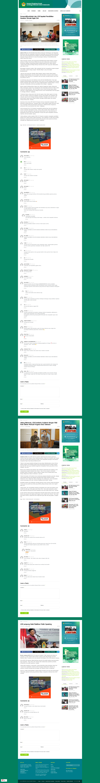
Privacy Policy (53, 771)
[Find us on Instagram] (77, 781)
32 (58, 20)
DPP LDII (24, 781)
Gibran (24, 499)
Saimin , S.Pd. (26, 371)
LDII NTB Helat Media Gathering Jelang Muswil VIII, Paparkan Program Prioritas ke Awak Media (70, 67)
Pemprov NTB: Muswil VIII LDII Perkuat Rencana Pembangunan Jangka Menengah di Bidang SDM (42, 766)
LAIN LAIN (44, 10)
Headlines (24, 13)
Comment (22, 386)
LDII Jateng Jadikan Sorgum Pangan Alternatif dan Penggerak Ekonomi (69, 62)
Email (21, 403)
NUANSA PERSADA (54, 772)
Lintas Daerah (25, 420)
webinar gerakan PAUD (41, 125)
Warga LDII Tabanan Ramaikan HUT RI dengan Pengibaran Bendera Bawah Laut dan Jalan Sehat (74, 87)
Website (42, 403)
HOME (29, 10)
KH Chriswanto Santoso (31, 125)
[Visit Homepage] (50, 5)
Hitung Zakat (53, 769)
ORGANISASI (33, 10)
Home (21, 13)
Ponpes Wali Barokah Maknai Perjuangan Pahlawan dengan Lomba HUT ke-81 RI (70, 65)
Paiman (25, 542)
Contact (52, 766)
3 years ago (32, 155)
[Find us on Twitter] (76, 781)
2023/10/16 (22, 626)
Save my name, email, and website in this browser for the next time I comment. (35, 408)
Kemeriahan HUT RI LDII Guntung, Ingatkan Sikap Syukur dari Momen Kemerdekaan (73, 100)
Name (21, 399)
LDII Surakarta (36, 499)
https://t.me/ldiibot (69, 771)
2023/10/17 (22, 20)
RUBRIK (39, 10)
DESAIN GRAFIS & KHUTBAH (53, 10)
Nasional (30, 20)
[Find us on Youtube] (79, 781)
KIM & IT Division (33, 781)
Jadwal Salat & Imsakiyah (55, 768)
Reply (25, 158)
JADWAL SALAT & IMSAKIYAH (65, 10)
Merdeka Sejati (69, 72)
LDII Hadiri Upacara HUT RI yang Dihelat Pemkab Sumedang (74, 80)
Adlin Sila (24, 125)
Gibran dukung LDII (29, 499)
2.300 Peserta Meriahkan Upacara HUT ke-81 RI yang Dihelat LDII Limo (74, 93)
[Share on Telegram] (58, 49)
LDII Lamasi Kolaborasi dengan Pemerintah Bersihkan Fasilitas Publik (71, 70)
